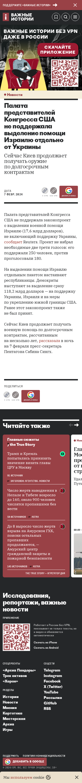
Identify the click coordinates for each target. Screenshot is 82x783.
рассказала (49, 340)
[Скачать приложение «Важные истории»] (16, 637)
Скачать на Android (46, 647)
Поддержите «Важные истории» (27, 5)
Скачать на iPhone (45, 642)
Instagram (53, 675)
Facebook (52, 681)
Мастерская (14, 718)
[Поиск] (66, 17)
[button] (75, 17)
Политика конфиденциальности (44, 755)
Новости (15, 94)
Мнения (10, 707)
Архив (8, 724)
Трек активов (15, 675)
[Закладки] (56, 17)
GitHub (50, 703)
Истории (11, 696)
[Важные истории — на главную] (18, 17)
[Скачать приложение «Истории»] (64, 73)
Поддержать (11, 755)
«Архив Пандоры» (19, 670)
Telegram (52, 670)
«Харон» (10, 681)
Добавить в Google (69, 196)
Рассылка (53, 697)
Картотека (12, 713)
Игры (8, 729)
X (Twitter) (53, 686)
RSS (47, 708)
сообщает (13, 241)
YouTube (51, 692)
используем (21, 777)
